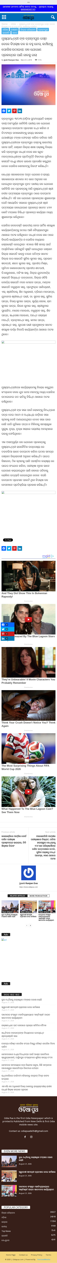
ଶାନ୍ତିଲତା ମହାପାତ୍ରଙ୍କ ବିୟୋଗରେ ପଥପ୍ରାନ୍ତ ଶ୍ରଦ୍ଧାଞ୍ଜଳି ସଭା (23, 1034)
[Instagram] (32, 1137)
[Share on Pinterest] (14, 111)
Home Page (11, 1255)
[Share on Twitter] (9, 111)
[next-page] (30, 925)
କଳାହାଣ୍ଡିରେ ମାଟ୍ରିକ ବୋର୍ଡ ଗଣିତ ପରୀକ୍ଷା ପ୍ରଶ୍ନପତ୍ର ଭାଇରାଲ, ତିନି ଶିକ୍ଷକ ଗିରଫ (14, 841)
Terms (48, 1255)
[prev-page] (26, 925)
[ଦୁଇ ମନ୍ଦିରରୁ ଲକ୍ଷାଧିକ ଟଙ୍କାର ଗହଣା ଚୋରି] (10, 906)
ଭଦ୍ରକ (4, 1221)
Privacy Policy (36, 1255)
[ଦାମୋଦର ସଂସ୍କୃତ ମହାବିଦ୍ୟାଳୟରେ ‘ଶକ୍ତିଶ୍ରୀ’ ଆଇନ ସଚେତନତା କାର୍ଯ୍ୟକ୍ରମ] (46, 906)
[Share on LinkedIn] (19, 111)
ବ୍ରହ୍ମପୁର (43, 29)
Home (5, 23)
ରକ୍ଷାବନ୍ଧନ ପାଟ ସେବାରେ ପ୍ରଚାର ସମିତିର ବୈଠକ (24, 1025)
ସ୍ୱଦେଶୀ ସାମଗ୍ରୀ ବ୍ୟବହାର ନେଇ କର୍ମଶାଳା (28, 915)
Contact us (23, 1255)
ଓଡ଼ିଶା (13, 23)
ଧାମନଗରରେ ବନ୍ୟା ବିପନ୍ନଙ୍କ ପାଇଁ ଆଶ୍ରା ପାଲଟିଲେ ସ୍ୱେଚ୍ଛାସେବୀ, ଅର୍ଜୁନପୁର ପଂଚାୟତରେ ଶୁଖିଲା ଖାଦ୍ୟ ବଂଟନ (27, 1056)
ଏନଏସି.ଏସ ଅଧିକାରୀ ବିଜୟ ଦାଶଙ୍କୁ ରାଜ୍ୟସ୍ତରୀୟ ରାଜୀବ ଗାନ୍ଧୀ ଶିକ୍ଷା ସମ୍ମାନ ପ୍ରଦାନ (27, 1088)
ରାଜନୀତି (6, 32)
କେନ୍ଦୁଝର (5, 1240)
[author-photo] (28, 873)
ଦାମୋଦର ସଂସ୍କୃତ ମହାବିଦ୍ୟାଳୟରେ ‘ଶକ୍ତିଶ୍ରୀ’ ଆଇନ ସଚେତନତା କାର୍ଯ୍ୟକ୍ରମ (46, 917)
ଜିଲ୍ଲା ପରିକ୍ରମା (28, 29)
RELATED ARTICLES (17, 896)
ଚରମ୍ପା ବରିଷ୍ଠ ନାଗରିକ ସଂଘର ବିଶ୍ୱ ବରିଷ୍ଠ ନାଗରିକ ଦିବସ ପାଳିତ (28, 1045)
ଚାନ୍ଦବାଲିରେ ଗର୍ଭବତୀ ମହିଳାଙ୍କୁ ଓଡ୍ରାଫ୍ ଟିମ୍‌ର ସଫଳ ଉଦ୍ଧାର (25, 1077)
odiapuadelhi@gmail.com (34, 1130)
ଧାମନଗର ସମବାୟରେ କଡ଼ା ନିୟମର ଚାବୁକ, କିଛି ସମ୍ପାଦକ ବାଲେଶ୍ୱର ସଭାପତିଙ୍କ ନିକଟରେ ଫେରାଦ (27, 1066)
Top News (6, 1231)
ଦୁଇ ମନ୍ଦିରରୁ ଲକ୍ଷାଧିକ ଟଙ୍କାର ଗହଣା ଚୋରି (9, 915)
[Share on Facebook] (4, 111)
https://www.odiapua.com (28, 887)
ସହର (14, 32)
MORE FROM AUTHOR (38, 896)
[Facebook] (26, 1137)
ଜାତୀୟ (4, 1226)
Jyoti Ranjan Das (11, 60)
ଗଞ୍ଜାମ (14, 29)
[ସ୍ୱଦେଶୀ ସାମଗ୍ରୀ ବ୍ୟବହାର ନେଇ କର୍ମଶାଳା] (28, 906)
